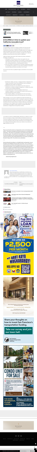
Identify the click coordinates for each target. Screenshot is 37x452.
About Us (4, 438)
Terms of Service (15, 440)
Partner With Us (10, 438)
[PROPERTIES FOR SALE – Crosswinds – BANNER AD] (18, 406)
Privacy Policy (22, 440)
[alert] (18, 209)
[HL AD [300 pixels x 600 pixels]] (18, 274)
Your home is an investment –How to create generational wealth (22, 191)
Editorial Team (22, 438)
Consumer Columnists (7, 37)
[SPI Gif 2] (18, 24)
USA (18, 9)
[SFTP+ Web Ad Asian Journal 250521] (18, 343)
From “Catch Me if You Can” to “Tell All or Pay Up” (20, 203)
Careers (32, 438)
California (23, 9)
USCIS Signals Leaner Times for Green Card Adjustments (21, 194)
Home (6, 9)
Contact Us (28, 438)
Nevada (28, 9)
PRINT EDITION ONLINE (12, 9)
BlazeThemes (24, 442)
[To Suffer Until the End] (30, 33)
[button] (2, 228)
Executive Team (16, 438)
